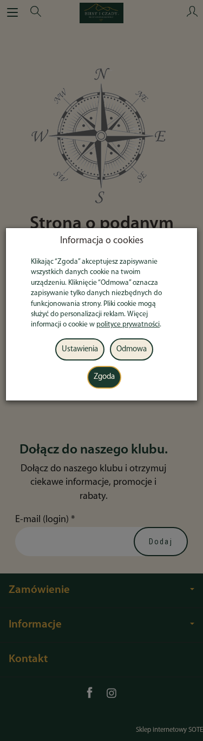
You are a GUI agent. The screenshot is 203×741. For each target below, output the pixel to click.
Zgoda (104, 377)
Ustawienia (80, 349)
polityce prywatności (128, 324)
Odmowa (131, 349)
